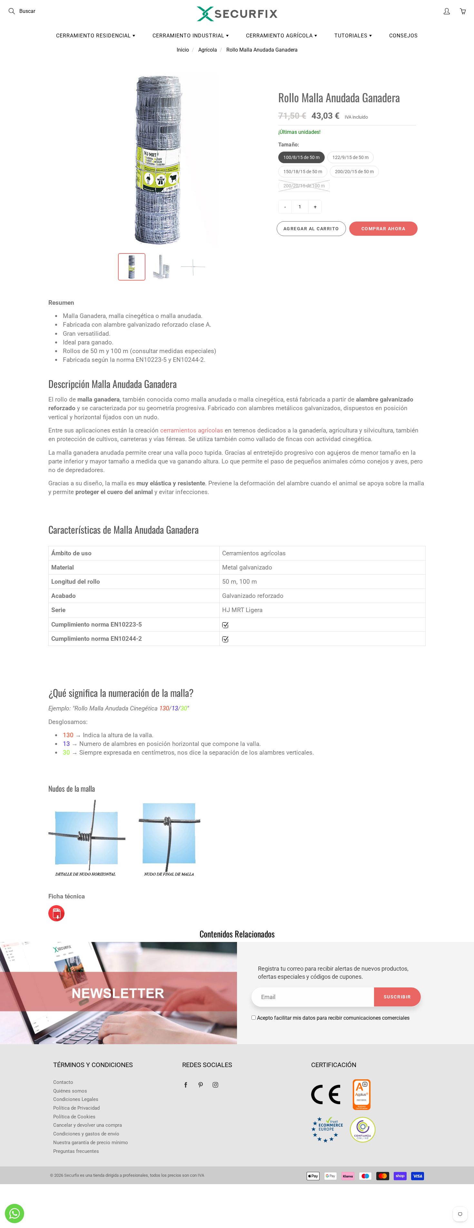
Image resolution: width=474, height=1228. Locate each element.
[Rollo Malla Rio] (56, 912)
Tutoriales (351, 36)
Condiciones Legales (75, 1099)
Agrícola (207, 50)
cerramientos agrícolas (192, 430)
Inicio (183, 50)
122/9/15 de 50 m (350, 157)
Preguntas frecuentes (76, 1151)
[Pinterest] (200, 1085)
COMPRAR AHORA (383, 228)
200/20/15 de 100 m (304, 185)
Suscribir (397, 996)
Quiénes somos (70, 1091)
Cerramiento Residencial (94, 36)
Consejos (403, 36)
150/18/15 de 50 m (302, 171)
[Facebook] (185, 1085)
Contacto (63, 1082)
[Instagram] (215, 1085)
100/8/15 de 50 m (301, 157)
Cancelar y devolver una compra (87, 1125)
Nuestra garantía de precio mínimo (90, 1142)
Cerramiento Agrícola (280, 36)
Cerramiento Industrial (189, 36)
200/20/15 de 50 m (354, 171)
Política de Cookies (74, 1117)
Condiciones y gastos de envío (86, 1134)
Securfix (71, 1175)
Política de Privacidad (76, 1108)
